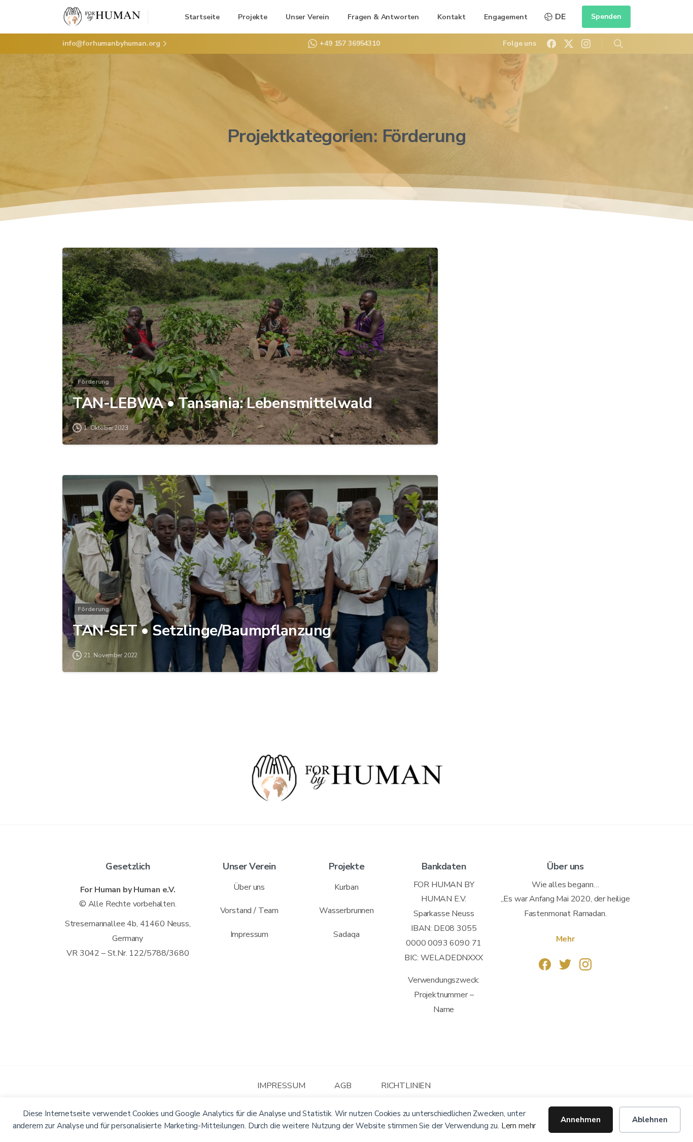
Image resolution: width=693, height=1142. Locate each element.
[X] (568, 43)
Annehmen (581, 1120)
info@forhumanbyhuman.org (111, 43)
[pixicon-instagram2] (585, 963)
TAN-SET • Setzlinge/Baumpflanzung (202, 631)
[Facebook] (551, 43)
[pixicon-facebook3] (545, 963)
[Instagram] (586, 43)
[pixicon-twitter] (565, 963)
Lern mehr (517, 1126)
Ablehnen (650, 1120)
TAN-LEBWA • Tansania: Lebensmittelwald (222, 403)
